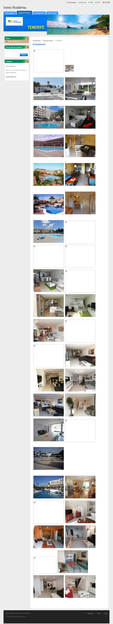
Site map (83, 2)
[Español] (103, 2)
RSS (91, 2)
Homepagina (72, 2)
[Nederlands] (108, 2)
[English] (106, 2)
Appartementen (48, 40)
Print (98, 2)
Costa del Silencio (14, 41)
